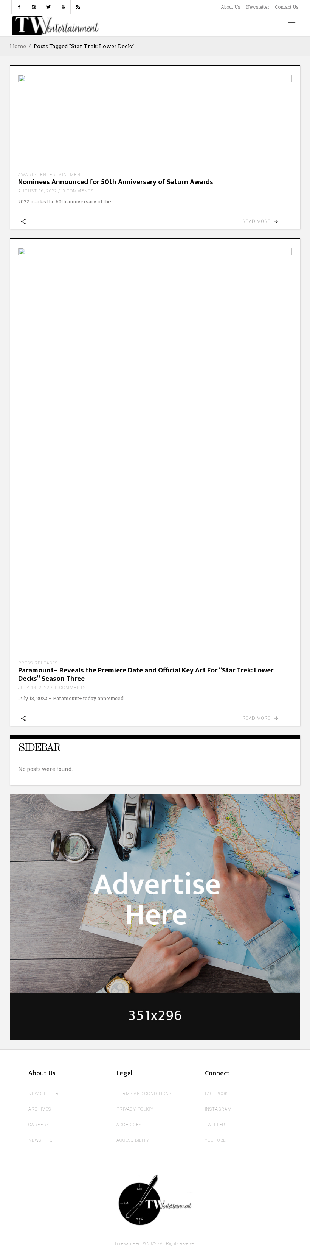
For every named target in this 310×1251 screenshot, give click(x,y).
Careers (39, 1124)
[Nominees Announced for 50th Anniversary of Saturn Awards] (155, 120)
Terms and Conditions (143, 1093)
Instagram (218, 1109)
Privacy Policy (134, 1109)
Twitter (215, 1124)
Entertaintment (62, 174)
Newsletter (257, 7)
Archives (39, 1109)
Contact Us (287, 7)
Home (18, 46)
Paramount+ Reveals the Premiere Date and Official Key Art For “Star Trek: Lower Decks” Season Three (145, 674)
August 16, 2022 (37, 191)
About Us (230, 7)
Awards (27, 174)
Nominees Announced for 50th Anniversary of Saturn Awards (115, 182)
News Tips (40, 1140)
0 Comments (78, 191)
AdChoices (128, 1124)
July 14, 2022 (34, 687)
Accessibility (132, 1140)
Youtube (215, 1140)
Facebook (216, 1093)
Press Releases (38, 663)
